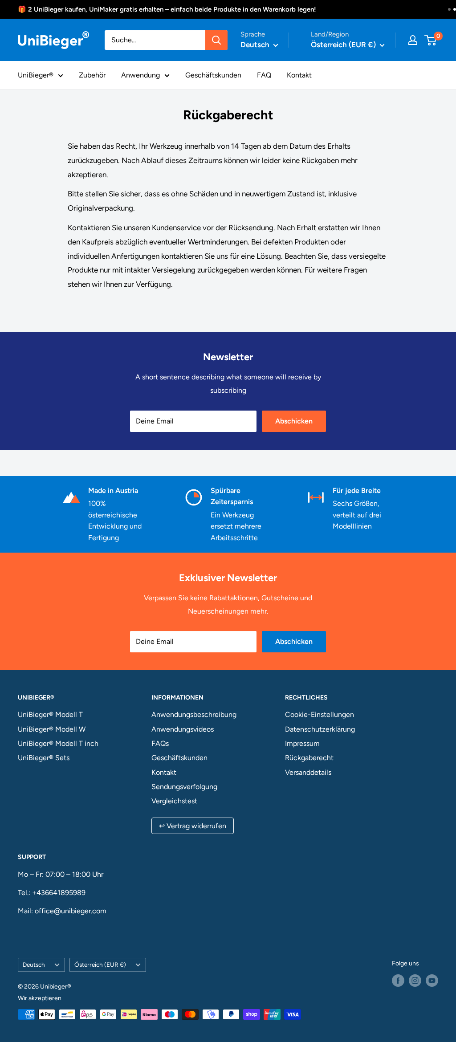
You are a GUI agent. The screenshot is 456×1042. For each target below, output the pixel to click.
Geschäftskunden (213, 75)
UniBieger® (35, 75)
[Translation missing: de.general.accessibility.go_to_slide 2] (454, 9)
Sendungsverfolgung (184, 786)
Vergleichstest (174, 801)
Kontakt (299, 75)
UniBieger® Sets (43, 757)
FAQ (264, 75)
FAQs (160, 743)
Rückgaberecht (309, 757)
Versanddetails (308, 772)
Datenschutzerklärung (320, 729)
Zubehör (92, 75)
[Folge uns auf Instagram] (415, 980)
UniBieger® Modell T (50, 714)
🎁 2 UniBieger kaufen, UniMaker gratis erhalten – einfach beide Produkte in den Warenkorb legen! (167, 9)
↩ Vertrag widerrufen (192, 826)
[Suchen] (216, 40)
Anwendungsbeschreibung (193, 714)
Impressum (302, 743)
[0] (430, 40)
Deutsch (34, 964)
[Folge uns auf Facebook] (398, 980)
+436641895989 (59, 892)
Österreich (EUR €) (100, 964)
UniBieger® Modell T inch (58, 743)
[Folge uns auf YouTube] (432, 980)
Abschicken (294, 421)
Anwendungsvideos (182, 729)
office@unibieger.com (70, 911)
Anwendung (140, 75)
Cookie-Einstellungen (319, 714)
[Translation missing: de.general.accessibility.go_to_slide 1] (449, 9)
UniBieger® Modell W (52, 729)
